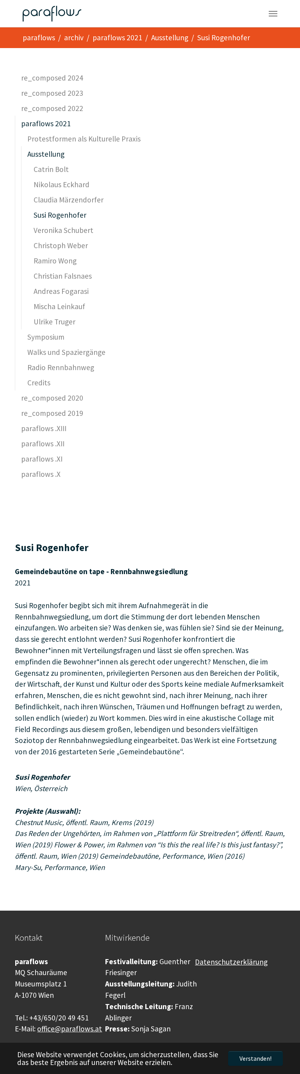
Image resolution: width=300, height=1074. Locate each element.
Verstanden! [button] (255, 1058)
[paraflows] (52, 13)
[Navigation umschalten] (273, 13)
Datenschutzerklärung (231, 962)
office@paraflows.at (69, 1028)
